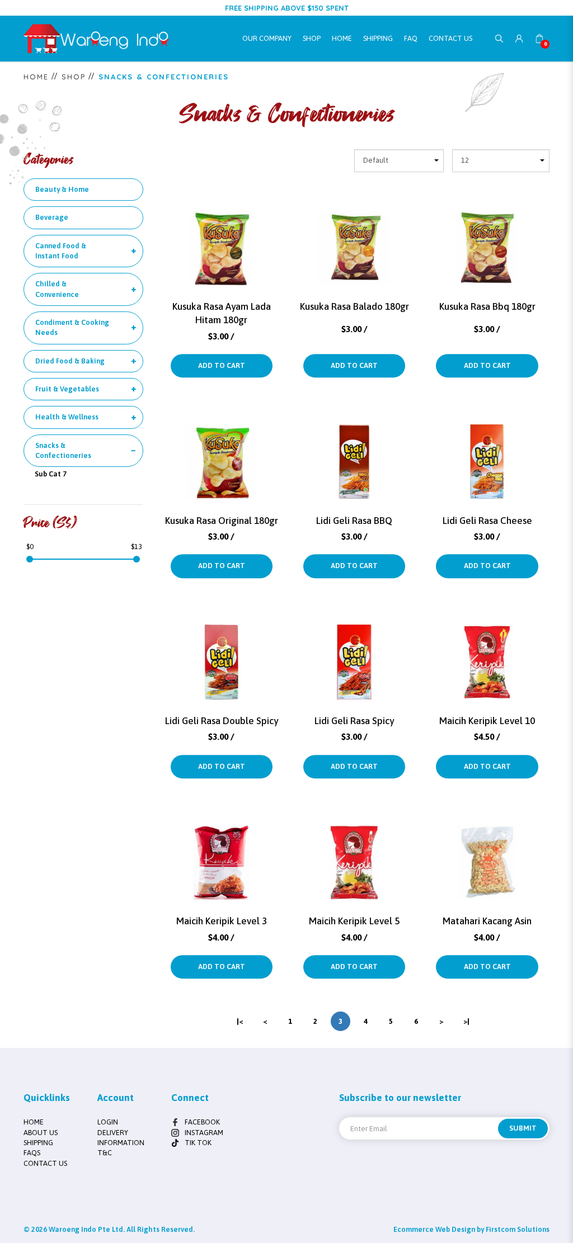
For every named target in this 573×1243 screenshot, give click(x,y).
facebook (202, 1122)
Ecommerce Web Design (434, 1229)
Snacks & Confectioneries (163, 76)
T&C (104, 1153)
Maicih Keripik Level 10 (487, 720)
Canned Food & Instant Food (60, 251)
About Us (41, 1132)
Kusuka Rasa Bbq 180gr (487, 306)
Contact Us (45, 1163)
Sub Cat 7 (51, 474)
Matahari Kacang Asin (487, 921)
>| (466, 1021)
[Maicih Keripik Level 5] (354, 852)
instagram (204, 1132)
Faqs (32, 1153)
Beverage (51, 217)
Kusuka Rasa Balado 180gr (354, 306)
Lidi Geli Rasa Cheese (487, 520)
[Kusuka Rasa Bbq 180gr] (487, 238)
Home (36, 76)
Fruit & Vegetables (67, 389)
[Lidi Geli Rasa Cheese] (487, 451)
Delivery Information (120, 1137)
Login (107, 1122)
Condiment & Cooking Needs (72, 327)
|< (240, 1021)
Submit (523, 1128)
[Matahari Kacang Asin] (487, 852)
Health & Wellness (66, 417)
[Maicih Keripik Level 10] (487, 652)
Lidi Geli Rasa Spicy (354, 720)
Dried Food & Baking (70, 361)
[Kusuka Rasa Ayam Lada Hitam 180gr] (221, 238)
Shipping (38, 1142)
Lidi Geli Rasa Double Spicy (221, 720)
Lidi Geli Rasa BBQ (354, 520)
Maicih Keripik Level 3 (221, 921)
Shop (74, 76)
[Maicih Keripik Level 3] (221, 852)
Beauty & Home (62, 189)
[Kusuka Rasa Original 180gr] (221, 451)
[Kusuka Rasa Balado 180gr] (354, 238)
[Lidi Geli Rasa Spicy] (354, 652)
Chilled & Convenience (57, 289)
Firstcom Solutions (517, 1229)
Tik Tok (198, 1142)
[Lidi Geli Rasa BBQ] (354, 451)
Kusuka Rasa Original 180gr (221, 520)
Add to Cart (221, 365)
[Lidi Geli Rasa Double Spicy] (221, 652)
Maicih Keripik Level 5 (354, 921)
